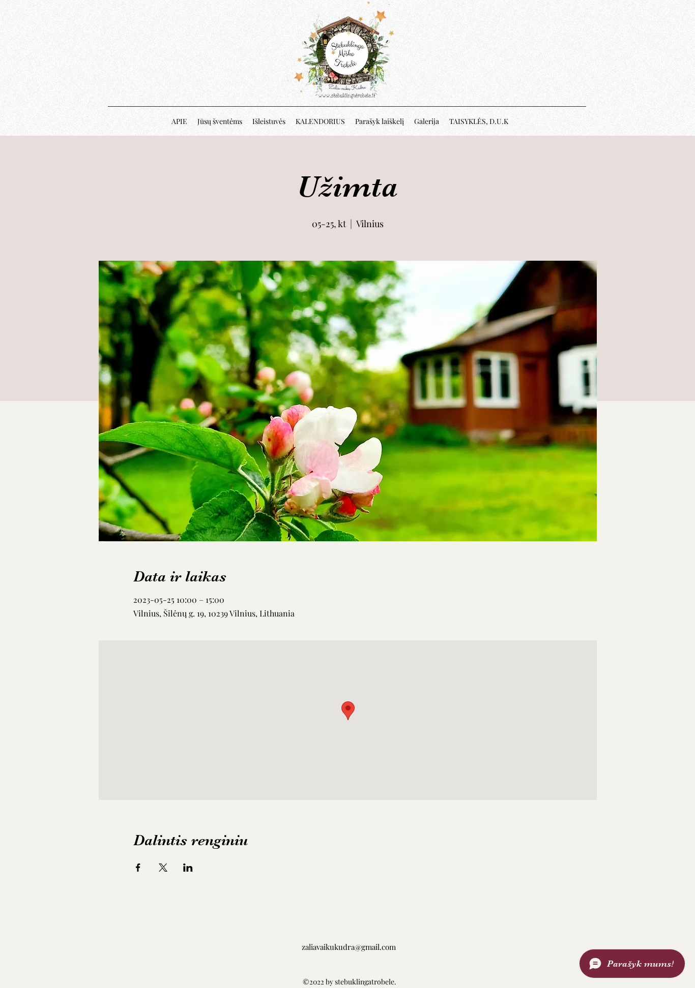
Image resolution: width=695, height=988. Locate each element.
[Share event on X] (163, 867)
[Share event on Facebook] (138, 867)
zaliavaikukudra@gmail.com (349, 947)
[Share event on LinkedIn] (188, 867)
